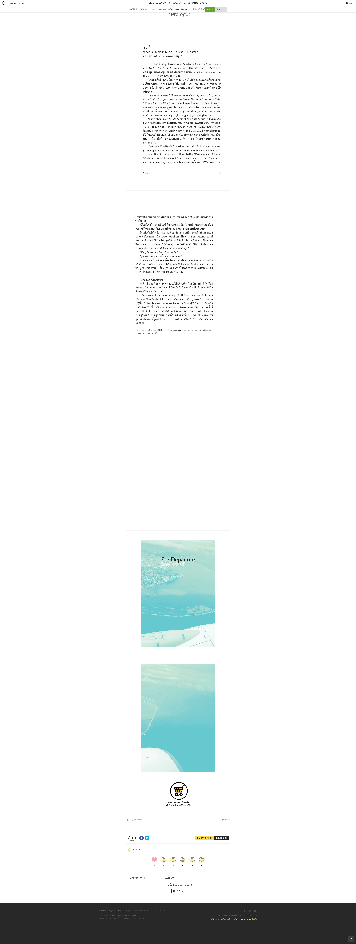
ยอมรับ (210, 9)
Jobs (164, 910)
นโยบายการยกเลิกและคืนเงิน (245, 919)
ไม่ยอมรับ (221, 9)
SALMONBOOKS (199, 3)
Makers (12, 3)
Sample (129, 910)
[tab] (138, 878)
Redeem (138, 910)
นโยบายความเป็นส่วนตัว (178, 9)
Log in (179, 891)
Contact (155, 910)
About (147, 910)
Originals (112, 910)
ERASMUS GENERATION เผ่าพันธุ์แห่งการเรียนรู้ (169, 3)
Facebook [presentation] (170, 879)
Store (22, 3)
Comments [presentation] (137, 878)
